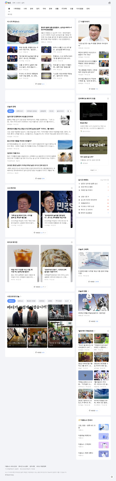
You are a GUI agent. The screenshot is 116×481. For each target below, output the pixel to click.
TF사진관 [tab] (59, 301)
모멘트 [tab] (50, 301)
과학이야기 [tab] (19, 111)
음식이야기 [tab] (60, 111)
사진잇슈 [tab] (41, 301)
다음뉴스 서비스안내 (11, 466)
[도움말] (71, 188)
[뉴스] (9, 2)
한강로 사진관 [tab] (31, 301)
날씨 (22, 3)
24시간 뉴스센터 (23, 466)
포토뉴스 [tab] (11, 301)
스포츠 (18, 3)
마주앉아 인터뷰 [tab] (32, 111)
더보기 (92, 170)
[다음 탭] (70, 111)
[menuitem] (9, 8)
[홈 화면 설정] (112, 477)
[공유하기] (109, 2)
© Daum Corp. (9, 475)
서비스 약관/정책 (41, 466)
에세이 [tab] (11, 111)
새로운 (40, 84)
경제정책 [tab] (43, 111)
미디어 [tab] (51, 111)
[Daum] (6, 2)
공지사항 (32, 466)
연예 (13, 3)
